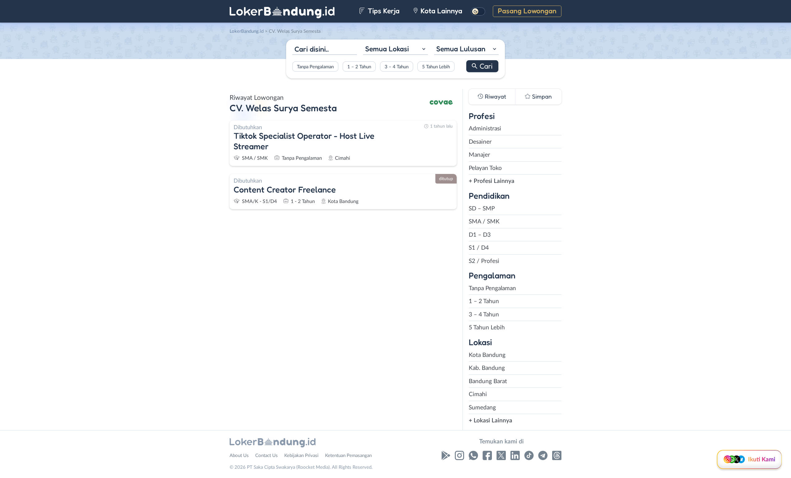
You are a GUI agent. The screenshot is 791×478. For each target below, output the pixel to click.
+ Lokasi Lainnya (490, 421)
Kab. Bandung (487, 368)
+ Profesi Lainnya (491, 181)
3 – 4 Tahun (396, 66)
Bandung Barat (488, 381)
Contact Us (266, 455)
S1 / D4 (479, 248)
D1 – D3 (480, 235)
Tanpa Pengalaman (315, 66)
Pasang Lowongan (527, 10)
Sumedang (482, 408)
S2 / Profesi (484, 261)
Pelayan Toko (485, 168)
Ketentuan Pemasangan (348, 455)
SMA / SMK (484, 222)
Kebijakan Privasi (301, 455)
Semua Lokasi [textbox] (387, 48)
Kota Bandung (487, 355)
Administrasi (485, 129)
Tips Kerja (383, 10)
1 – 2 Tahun (359, 66)
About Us (239, 455)
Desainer (480, 142)
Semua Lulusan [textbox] (460, 48)
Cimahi (478, 394)
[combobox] (395, 49)
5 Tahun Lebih (436, 66)
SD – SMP (482, 209)
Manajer (479, 155)
